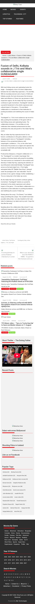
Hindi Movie (7, 490)
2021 (25, 557)
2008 (21, 563)
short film (18, 511)
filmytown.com (17, 486)
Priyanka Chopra (8, 504)
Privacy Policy (26, 586)
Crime (13, 533)
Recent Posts (8, 370)
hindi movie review (19, 490)
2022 (21, 557)
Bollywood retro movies (20, 479)
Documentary (25, 533)
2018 (9, 560)
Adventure (13, 531)
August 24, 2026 (7, 277)
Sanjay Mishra (8, 511)
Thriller (23, 544)
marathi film (19, 493)
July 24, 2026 (6, 320)
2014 (25, 560)
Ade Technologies (21, 601)
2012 (5, 563)
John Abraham (8, 493)
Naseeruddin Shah (9, 500)
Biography (28, 531)
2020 (29, 557)
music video (18, 497)
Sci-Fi (26, 540)
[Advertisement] (17, 36)
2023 (17, 557)
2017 (13, 560)
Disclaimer (15, 586)
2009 (17, 563)
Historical (25, 535)
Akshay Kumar (16, 472)
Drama (18, 533)
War (27, 544)
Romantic (15, 540)
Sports (15, 542)
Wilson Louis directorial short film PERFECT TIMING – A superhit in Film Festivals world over (26, 256)
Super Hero (21, 542)
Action (7, 531)
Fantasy (12, 535)
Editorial (15, 79)
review (6, 508)
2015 (21, 560)
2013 (29, 560)
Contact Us (14, 584)
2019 (5, 560)
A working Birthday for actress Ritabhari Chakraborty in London (8, 255)
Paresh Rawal (21, 500)
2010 (13, 563)
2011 (9, 563)
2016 (17, 560)
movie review (8, 497)
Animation (20, 531)
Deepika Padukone (19, 482)
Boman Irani (7, 482)
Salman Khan (15, 508)
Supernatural (8, 544)
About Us (24, 584)
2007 (25, 563)
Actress (6, 472)
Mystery (18, 537)
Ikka (25, 240)
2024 (13, 557)
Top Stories (12, 240)
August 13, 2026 (7, 300)
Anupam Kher (22, 475)
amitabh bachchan (9, 475)
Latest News (11, 55)
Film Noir (18, 535)
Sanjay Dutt (25, 508)
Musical (12, 537)
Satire (21, 540)
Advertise (6, 586)
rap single (11, 242)
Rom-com (8, 540)
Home (4, 55)
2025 (9, 557)
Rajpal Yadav (20, 504)
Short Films (8, 542)
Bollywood (7, 479)
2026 (5, 557)
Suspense (17, 544)
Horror (7, 537)
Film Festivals (5, 288)
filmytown (6, 486)
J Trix (6, 242)
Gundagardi (21, 240)
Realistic (24, 537)
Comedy (7, 533)
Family (6, 535)
